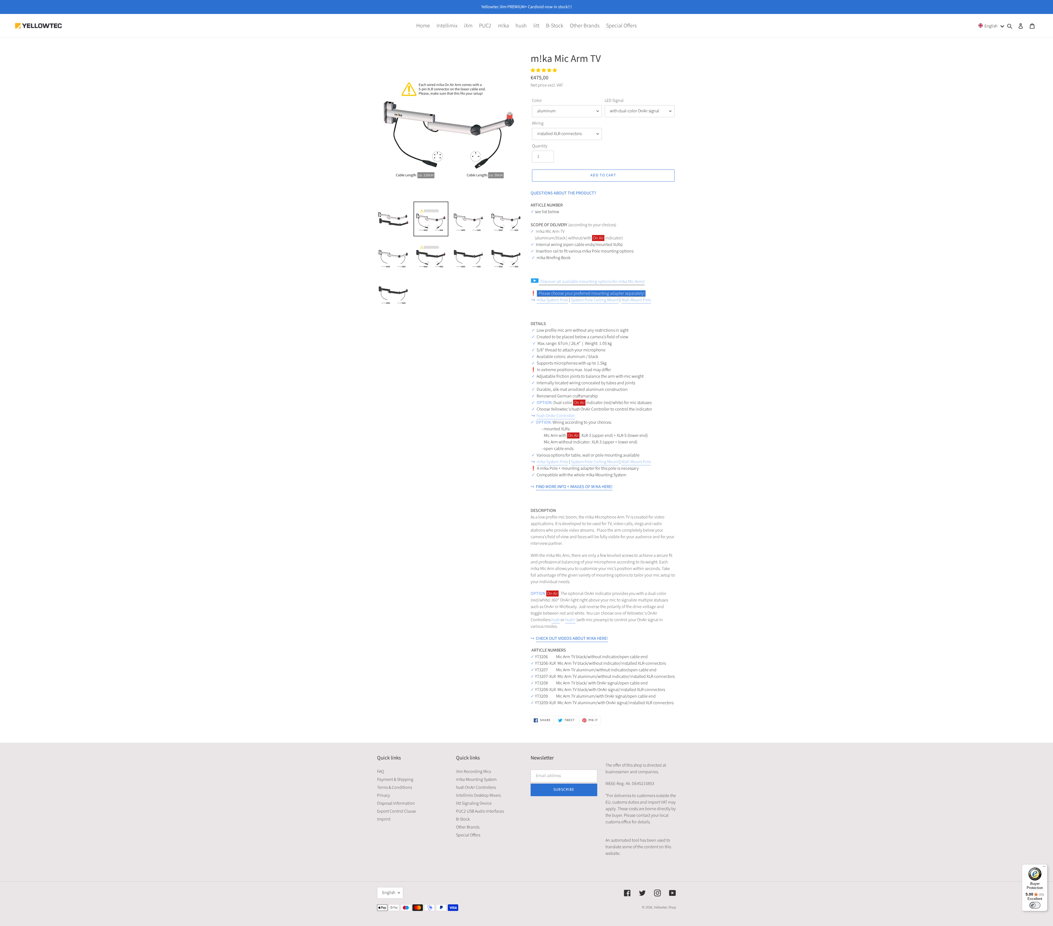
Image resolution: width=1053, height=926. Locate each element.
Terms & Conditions (394, 787)
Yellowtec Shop (665, 907)
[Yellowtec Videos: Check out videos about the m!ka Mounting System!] (537, 293)
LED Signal (614, 101)
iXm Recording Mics (473, 772)
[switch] (1034, 905)
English (388, 893)
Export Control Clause (396, 811)
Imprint (383, 819)
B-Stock (463, 819)
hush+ (570, 620)
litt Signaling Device (474, 803)
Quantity (539, 146)
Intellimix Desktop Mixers (478, 795)
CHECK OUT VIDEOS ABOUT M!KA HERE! (572, 638)
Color (537, 101)
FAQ (380, 772)
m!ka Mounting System (476, 779)
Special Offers (468, 835)
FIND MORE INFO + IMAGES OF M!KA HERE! (574, 487)
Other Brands (467, 827)
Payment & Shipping (395, 779)
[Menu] (1044, 867)
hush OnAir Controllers (476, 787)
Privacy (383, 795)
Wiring (538, 123)
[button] (991, 25)
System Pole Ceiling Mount (595, 300)
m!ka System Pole (552, 300)
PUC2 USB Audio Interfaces (480, 811)
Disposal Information (396, 803)
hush (555, 620)
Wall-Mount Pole (636, 300)
